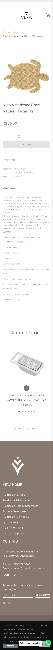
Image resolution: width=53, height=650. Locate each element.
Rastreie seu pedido (14, 533)
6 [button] (34, 411)
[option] (26, 377)
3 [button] (25, 411)
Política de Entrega (14, 495)
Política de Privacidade (16, 500)
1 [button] (19, 411)
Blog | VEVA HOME (13, 528)
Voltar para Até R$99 (28, 428)
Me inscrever (42, 595)
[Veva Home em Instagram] (9, 602)
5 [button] (31, 411)
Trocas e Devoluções (14, 511)
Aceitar (10, 646)
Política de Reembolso (16, 517)
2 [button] (22, 411)
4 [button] (28, 411)
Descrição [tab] (9, 188)
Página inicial (9, 32)
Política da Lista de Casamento (20, 506)
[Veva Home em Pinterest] (4, 602)
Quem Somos (10, 522)
